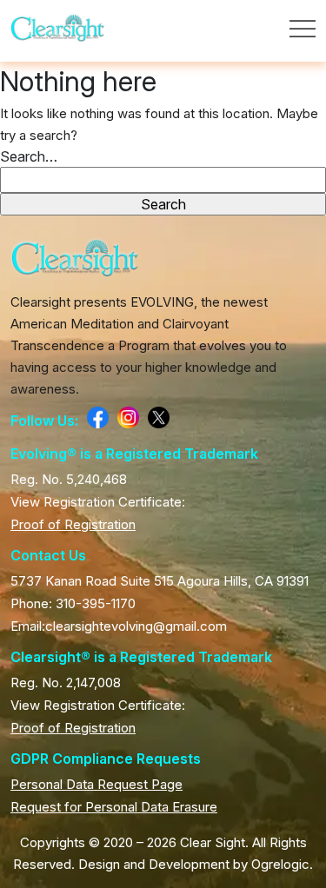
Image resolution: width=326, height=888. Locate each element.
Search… (28, 156)
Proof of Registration (73, 524)
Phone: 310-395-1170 (73, 603)
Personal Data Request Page (96, 784)
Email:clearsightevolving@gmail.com (118, 626)
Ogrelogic (280, 864)
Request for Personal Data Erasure (113, 807)
